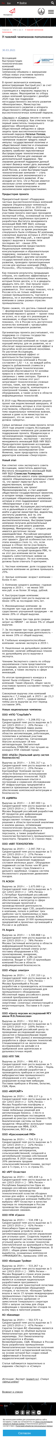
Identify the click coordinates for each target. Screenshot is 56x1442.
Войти (23, 2)
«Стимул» (23, 117)
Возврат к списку (12, 1391)
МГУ (43, 13)
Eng (8, 3)
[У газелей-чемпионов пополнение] (44, 55)
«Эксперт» (8, 117)
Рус (3, 3)
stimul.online (10, 1381)
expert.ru (32, 1379)
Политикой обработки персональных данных (34, 1426)
